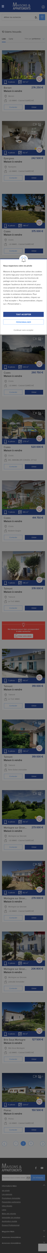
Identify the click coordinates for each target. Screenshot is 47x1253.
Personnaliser (23, 322)
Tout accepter (23, 314)
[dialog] (23, 297)
